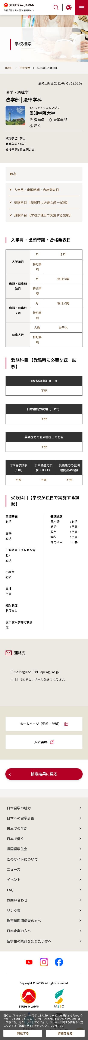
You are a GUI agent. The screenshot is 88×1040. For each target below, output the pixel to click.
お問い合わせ (17, 900)
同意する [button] (23, 1033)
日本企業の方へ (19, 931)
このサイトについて (22, 859)
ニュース (13, 869)
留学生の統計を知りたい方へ (29, 941)
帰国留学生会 (17, 849)
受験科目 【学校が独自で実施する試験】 (43, 215)
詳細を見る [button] (65, 1033)
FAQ (10, 890)
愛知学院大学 (42, 113)
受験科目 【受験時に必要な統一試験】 (41, 202)
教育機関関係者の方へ (24, 920)
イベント (14, 879)
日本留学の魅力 (19, 808)
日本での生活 (17, 828)
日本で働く (15, 838)
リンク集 (14, 910)
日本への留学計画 (20, 818)
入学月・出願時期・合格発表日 (36, 189)
